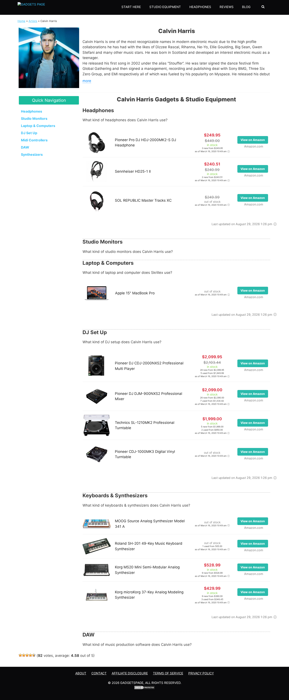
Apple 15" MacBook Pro (135, 293)
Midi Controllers (34, 140)
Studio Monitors (34, 118)
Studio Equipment (165, 7)
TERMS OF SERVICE (168, 673)
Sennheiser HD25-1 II (133, 171)
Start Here (131, 7)
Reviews (227, 7)
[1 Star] (20, 655)
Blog (246, 7)
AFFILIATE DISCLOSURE (130, 673)
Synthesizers (32, 154)
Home (21, 21)
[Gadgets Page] (31, 7)
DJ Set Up (29, 133)
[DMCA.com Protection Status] (144, 688)
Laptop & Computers (38, 126)
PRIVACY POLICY (201, 673)
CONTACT (99, 673)
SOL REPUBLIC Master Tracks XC (143, 200)
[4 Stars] (30, 655)
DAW (25, 147)
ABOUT (80, 673)
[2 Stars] (23, 655)
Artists (33, 21)
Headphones (200, 7)
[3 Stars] (27, 655)
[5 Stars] (34, 655)
